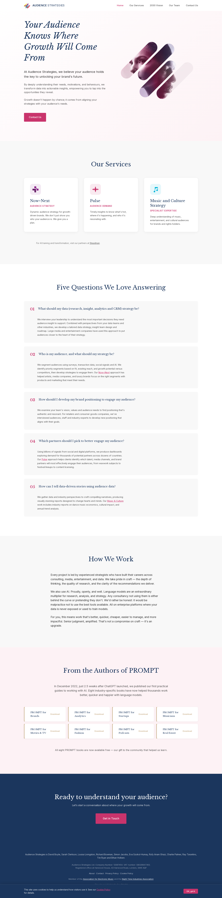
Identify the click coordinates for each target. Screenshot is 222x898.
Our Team (174, 5)
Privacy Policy (112, 873)
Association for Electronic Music (98, 879)
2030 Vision (156, 5)
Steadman (95, 243)
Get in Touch (111, 818)
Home (120, 5)
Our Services (136, 5)
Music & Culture (115, 500)
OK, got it (191, 891)
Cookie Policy (126, 873)
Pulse (44, 459)
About (92, 873)
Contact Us (192, 5)
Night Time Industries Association (138, 879)
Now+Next (104, 372)
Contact (100, 873)
